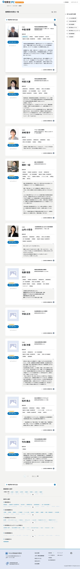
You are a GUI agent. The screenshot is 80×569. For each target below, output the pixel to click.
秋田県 (31, 492)
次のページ (34, 476)
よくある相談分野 (72, 18)
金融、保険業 (6, 514)
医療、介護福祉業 (48, 512)
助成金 (21, 506)
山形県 (36, 492)
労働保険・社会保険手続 (14, 504)
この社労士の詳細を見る (47, 69)
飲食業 (14, 512)
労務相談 (5, 504)
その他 (28, 514)
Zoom (15, 529)
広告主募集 (37, 563)
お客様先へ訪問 (6, 527)
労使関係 (43, 506)
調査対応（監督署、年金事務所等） (10, 506)
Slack (42, 527)
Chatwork (47, 527)
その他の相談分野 (72, 21)
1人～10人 (5, 535)
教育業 (12, 514)
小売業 (4, 512)
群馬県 (41, 493)
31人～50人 (19, 535)
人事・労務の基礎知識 (39, 555)
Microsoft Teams (34, 527)
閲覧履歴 (66, 2)
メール (28, 527)
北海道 (12, 492)
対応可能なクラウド (73, 27)
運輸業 (42, 512)
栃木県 (37, 493)
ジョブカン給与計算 (54, 522)
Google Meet (21, 529)
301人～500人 (41, 535)
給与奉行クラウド (6, 522)
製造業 (32, 512)
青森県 (17, 492)
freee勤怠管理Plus (24, 522)
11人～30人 (12, 535)
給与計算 (22, 504)
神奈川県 (17, 493)
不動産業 (17, 514)
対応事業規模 (71, 33)
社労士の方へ (37, 561)
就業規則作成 (29, 504)
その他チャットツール (7, 529)
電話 (23, 527)
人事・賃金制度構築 (45, 504)
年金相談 (37, 506)
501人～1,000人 (49, 535)
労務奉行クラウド (52, 520)
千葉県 (27, 493)
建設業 (37, 512)
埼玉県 (22, 493)
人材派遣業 (57, 512)
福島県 (41, 492)
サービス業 (26, 512)
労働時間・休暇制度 (55, 506)
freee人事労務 (15, 522)
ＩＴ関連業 (20, 512)
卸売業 (9, 512)
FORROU (21, 520)
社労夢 (4, 520)
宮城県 (26, 492)
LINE (52, 527)
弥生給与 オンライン (42, 520)
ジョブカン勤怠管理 (43, 522)
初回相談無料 (6, 541)
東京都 (12, 493)
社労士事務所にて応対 (16, 527)
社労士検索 (15, 5)
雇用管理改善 (36, 504)
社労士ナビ (9, 5)
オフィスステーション (12, 520)
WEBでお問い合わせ (12, 42)
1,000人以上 (57, 535)
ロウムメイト (27, 520)
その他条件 (71, 36)
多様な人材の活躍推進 (28, 506)
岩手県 (21, 492)
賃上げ (48, 506)
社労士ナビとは (38, 558)
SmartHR (34, 520)
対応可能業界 (71, 24)
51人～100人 (25, 535)
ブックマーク (75, 2)
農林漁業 (23, 514)
